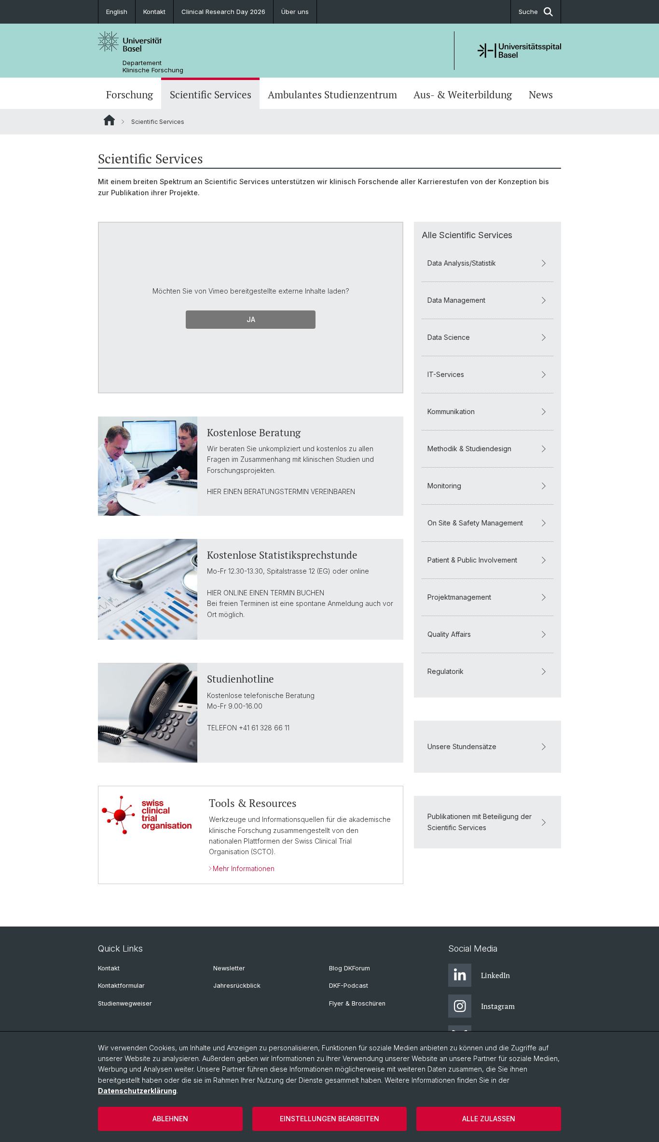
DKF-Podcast (348, 985)
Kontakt (154, 11)
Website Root (109, 120)
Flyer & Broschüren (357, 1003)
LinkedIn (495, 975)
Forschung (129, 94)
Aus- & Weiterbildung (462, 94)
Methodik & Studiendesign (469, 448)
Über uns (295, 11)
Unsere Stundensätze (461, 746)
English (116, 11)
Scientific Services (210, 94)
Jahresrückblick (237, 985)
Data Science (448, 337)
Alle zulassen (488, 1119)
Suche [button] (528, 11)
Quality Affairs (449, 634)
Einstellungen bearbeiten (329, 1119)
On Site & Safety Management (475, 523)
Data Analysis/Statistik (461, 263)
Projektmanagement (459, 597)
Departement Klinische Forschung (153, 66)
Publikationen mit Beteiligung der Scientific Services (479, 821)
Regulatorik (445, 671)
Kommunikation (451, 411)
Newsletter (229, 968)
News (541, 94)
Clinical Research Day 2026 (223, 11)
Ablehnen (170, 1119)
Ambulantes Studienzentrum (332, 94)
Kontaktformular (121, 985)
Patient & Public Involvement (472, 560)
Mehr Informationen (244, 868)
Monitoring (444, 486)
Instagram (498, 1006)
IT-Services (445, 374)
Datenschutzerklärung (137, 1091)
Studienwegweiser (125, 1003)
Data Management (456, 300)
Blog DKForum (349, 968)
